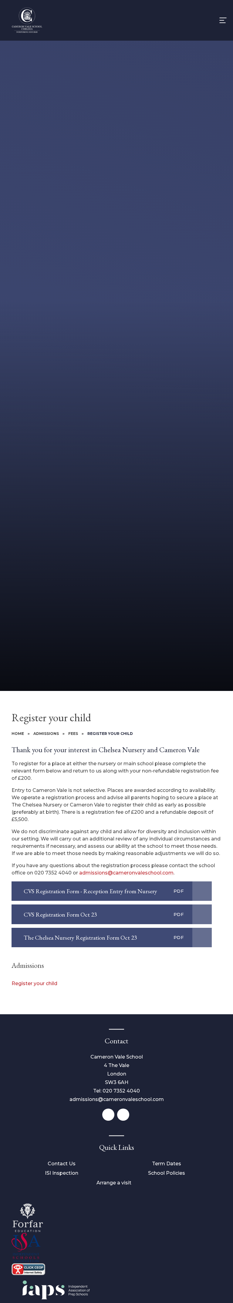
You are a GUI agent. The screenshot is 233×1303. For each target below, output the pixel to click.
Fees (73, 733)
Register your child (110, 733)
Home (18, 733)
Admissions (46, 733)
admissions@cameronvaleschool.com (126, 873)
